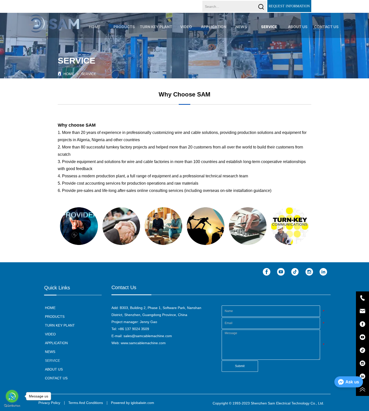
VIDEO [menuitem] (186, 26)
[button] (124, 27)
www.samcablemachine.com (143, 343)
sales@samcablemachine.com (148, 336)
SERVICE (88, 74)
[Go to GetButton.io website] (12, 405)
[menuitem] (124, 26)
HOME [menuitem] (94, 26)
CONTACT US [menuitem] (326, 26)
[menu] (210, 26)
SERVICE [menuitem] (269, 26)
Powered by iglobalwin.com (132, 403)
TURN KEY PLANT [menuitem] (156, 26)
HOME (69, 74)
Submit (239, 366)
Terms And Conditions (85, 403)
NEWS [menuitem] (241, 26)
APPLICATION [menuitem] (213, 26)
